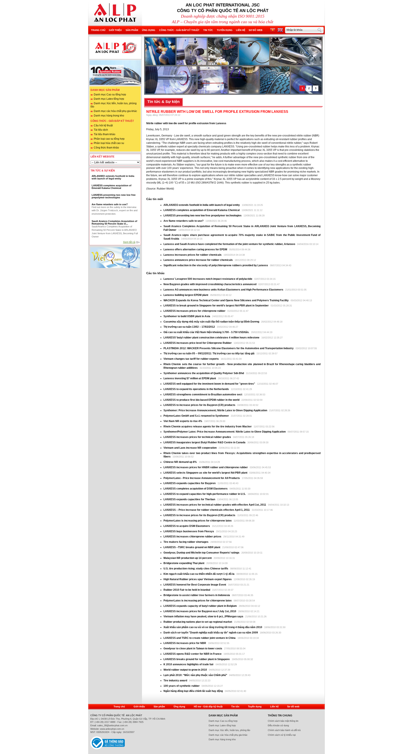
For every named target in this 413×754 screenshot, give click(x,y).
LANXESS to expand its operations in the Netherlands (196, 389)
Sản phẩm (132, 30)
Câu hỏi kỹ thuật (103, 125)
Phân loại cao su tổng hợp (109, 138)
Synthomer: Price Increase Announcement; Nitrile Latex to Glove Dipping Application (215, 410)
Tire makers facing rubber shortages (186, 541)
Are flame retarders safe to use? (183, 220)
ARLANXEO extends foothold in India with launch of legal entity (201, 204)
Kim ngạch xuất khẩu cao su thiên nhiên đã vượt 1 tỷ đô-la (199, 573)
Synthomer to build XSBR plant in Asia (187, 316)
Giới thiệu (115, 30)
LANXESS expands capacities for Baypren (189, 483)
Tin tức (208, 30)
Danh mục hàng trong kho (109, 115)
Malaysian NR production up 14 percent (187, 558)
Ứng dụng (148, 30)
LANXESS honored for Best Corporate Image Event (195, 584)
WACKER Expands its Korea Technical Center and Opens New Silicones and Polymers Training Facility (226, 300)
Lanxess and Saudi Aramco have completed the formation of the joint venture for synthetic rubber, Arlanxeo (229, 244)
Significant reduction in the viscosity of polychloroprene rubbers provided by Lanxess (216, 265)
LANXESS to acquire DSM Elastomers (186, 526)
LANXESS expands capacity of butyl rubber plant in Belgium (200, 605)
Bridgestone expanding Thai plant (184, 563)
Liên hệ (240, 30)
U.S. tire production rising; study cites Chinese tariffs (195, 568)
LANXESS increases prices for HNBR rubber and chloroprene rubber (205, 467)
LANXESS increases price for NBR (185, 643)
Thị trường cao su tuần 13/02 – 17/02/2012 (189, 326)
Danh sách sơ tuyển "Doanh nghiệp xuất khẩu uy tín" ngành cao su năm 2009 (210, 632)
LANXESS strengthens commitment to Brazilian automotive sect (202, 394)
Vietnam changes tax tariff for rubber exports (191, 358)
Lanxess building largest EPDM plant (185, 295)
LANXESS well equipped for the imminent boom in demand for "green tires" (209, 383)
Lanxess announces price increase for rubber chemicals (198, 260)
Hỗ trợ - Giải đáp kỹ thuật (208, 706)
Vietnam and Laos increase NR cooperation (190, 447)
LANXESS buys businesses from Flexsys (188, 531)
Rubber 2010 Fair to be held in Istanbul (187, 589)
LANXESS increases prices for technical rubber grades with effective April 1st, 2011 (214, 504)
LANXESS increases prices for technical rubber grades (197, 437)
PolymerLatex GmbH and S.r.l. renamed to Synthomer (196, 415)
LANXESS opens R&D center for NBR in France (192, 653)
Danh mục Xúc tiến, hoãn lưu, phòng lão (229, 730)
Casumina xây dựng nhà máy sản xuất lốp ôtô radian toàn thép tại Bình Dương (211, 321)
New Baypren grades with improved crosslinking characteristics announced (210, 284)
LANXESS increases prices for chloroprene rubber (194, 310)
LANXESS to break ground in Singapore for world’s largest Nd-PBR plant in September (216, 305)
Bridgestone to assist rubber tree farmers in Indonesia (197, 595)
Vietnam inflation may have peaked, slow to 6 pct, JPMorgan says (203, 616)
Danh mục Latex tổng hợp (109, 98)
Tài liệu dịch (101, 129)
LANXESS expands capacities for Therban (189, 499)
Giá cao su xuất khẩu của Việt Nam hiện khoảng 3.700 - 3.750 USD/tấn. (206, 332)
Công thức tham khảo (106, 147)
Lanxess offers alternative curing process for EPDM (195, 249)
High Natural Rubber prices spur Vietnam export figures (197, 579)
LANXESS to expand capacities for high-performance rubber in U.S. (204, 494)
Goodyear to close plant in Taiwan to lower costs (193, 648)
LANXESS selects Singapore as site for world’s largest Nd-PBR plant (205, 472)
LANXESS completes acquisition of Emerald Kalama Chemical (201, 210)
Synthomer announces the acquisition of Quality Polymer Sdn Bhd (203, 373)
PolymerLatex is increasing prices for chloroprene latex (197, 520)
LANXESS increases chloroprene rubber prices (192, 536)
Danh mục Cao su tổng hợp (110, 94)
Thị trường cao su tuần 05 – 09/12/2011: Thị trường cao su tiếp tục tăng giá (208, 353)
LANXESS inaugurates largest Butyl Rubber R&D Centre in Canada (204, 442)
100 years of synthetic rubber (181, 685)
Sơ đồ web (255, 30)
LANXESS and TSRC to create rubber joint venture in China (199, 637)
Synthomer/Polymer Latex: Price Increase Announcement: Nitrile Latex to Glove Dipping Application (224, 431)
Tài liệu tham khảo (104, 134)
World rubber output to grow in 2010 (185, 669)
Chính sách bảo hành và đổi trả (284, 730)
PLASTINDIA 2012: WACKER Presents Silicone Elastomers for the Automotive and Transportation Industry (228, 348)
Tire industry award (175, 680)
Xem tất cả (129, 242)
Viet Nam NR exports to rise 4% (183, 421)
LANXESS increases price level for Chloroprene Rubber (197, 342)
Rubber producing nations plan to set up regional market (198, 621)
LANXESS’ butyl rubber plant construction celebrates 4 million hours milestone (211, 337)
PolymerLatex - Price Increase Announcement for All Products (201, 478)
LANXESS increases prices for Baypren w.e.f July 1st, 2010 (199, 611)
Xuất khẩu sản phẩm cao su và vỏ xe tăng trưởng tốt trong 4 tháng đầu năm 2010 (213, 627)
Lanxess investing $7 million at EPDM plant (190, 378)
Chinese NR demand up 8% (180, 461)
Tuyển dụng (225, 30)
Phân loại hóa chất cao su (109, 143)
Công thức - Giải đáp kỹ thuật (179, 30)
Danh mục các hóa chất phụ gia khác (115, 111)
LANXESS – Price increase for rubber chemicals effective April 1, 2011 (206, 509)
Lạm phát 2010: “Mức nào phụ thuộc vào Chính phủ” (195, 675)
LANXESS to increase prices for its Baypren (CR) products (199, 405)
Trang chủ (98, 30)
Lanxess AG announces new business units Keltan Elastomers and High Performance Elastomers (223, 289)
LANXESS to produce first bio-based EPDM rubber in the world (201, 399)
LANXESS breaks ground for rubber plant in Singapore (196, 659)
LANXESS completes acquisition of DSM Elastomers (195, 488)
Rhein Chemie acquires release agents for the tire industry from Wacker (207, 426)
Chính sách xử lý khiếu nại (282, 735)
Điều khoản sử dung (278, 725)
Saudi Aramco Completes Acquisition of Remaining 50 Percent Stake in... (114, 222)
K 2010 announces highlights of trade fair (188, 664)
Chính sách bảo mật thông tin (283, 721)
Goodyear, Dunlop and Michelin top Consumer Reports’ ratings (201, 552)
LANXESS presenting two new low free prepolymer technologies (202, 215)
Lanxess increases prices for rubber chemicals (192, 254)
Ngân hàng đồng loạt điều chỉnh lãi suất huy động (193, 691)
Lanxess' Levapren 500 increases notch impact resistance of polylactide (208, 278)
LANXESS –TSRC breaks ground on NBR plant (192, 547)
